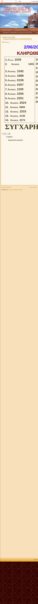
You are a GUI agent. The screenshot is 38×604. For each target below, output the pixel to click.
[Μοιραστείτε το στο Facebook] (9, 134)
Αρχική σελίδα (7, 30)
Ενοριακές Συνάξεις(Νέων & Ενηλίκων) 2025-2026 (17, 32)
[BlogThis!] (5, 134)
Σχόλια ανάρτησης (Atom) (16, 189)
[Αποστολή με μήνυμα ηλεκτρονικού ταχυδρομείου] (3, 134)
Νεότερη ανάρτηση (6, 187)
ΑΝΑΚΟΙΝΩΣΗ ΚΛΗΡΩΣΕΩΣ (17, 39)
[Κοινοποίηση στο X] (7, 134)
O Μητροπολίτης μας (21, 30)
